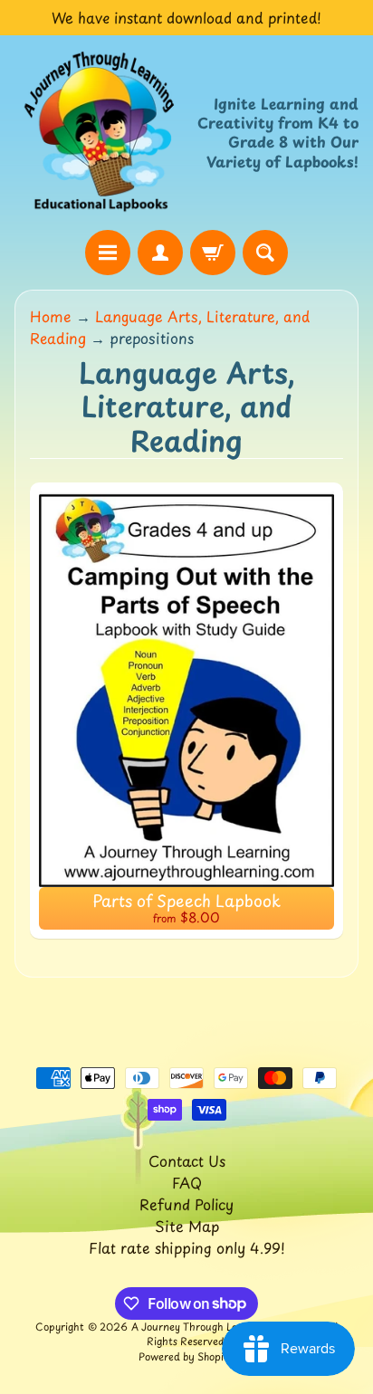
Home (51, 316)
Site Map (187, 1225)
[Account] (160, 252)
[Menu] (107, 252)
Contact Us (186, 1160)
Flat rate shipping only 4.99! (187, 1247)
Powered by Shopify (186, 1356)
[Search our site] (265, 252)
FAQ (187, 1182)
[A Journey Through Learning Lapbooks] (100, 132)
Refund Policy (186, 1204)
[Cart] (212, 252)
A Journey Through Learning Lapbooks (225, 1326)
